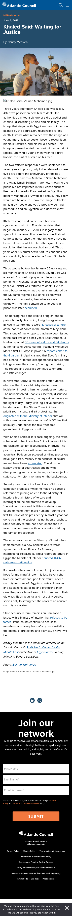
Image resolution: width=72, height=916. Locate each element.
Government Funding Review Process (36, 862)
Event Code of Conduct (28, 878)
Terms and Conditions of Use (26, 803)
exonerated (35, 463)
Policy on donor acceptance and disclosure (36, 867)
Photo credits (49, 878)
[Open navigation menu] (67, 5)
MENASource (11, 15)
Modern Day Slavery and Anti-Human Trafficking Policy (36, 873)
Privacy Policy (13, 850)
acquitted (31, 308)
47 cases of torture (53, 324)
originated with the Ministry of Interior (27, 416)
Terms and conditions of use (52, 850)
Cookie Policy (29, 850)
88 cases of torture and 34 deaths (47, 342)
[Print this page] (32, 700)
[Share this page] (39, 700)
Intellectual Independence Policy (36, 856)
